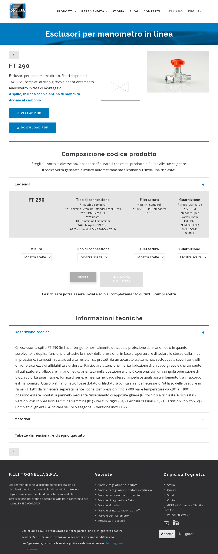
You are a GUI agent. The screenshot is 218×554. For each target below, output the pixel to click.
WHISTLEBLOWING (179, 515)
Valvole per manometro (113, 515)
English (195, 11)
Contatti (151, 11)
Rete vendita (93, 11)
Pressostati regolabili (112, 521)
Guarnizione (189, 249)
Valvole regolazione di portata (117, 485)
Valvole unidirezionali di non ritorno (121, 495)
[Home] (17, 8)
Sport (170, 495)
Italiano (175, 11)
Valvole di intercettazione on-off (119, 510)
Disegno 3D (31, 112)
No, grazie (187, 534)
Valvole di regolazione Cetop (116, 500)
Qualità (171, 490)
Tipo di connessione (93, 249)
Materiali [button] (22, 419)
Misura (36, 249)
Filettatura (149, 249)
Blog (133, 11)
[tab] (109, 184)
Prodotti (65, 11)
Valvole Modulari (109, 505)
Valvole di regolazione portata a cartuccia (125, 490)
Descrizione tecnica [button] (32, 332)
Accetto (167, 534)
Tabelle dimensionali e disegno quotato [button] (50, 435)
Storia (118, 11)
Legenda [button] (22, 184)
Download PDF (34, 127)
